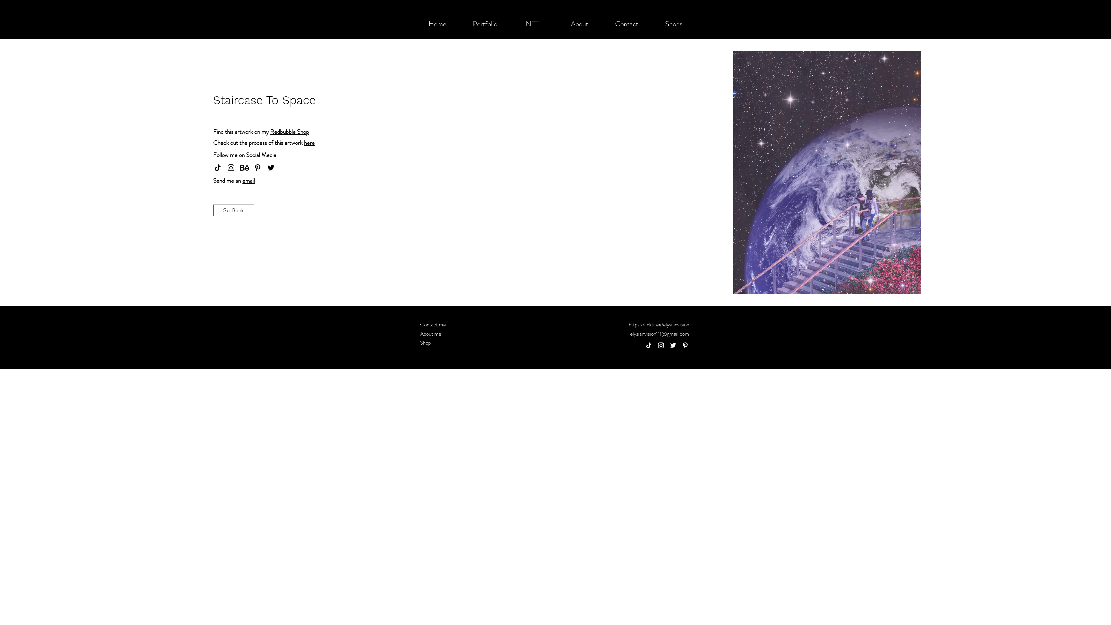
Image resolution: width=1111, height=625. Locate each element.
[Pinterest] (257, 167)
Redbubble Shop (289, 131)
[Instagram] (231, 167)
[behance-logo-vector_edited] (244, 167)
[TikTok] (649, 345)
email (248, 180)
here (309, 142)
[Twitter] (270, 167)
